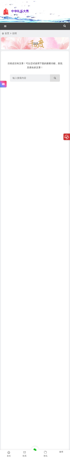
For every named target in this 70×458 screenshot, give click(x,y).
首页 (7, 33)
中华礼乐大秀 (20, 11)
